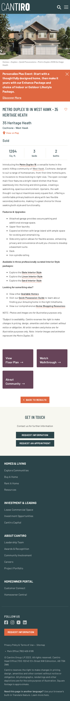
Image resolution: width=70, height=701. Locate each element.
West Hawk (38, 168)
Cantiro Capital (12, 522)
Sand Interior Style (32, 280)
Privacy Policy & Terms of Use (19, 645)
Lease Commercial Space (18, 509)
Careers (8, 561)
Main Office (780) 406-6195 (20, 651)
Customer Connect (14, 588)
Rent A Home (11, 483)
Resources (10, 489)
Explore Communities (16, 470)
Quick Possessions (27, 62)
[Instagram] (12, 622)
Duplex (14, 62)
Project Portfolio (13, 568)
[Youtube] (18, 622)
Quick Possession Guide (32, 297)
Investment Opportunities (18, 515)
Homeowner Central (15, 594)
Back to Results (36, 399)
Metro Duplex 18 (28, 164)
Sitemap (41, 645)
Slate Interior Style (32, 272)
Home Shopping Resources (50, 306)
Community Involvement (18, 555)
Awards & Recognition (16, 548)
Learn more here (40, 694)
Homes (6, 62)
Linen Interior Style (32, 276)
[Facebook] (6, 622)
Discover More (12, 97)
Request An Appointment (35, 443)
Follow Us (12, 616)
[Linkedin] (25, 622)
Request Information (35, 435)
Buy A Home (11, 476)
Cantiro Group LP (16, 657)
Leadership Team (14, 542)
